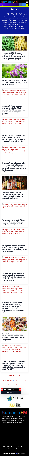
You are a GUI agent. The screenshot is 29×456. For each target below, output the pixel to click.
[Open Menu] (27, 1)
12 (11, 380)
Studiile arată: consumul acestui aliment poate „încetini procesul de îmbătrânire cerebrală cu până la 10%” (14, 365)
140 (25, 380)
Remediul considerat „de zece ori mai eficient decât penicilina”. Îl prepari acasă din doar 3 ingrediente (14, 167)
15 (19, 380)
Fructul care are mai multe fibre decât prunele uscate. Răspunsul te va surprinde (14, 337)
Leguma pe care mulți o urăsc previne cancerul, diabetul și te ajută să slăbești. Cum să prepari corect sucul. (14, 277)
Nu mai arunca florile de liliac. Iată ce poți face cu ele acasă (14, 82)
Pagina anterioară (14, 375)
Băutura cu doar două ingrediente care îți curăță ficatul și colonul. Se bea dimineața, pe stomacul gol (13, 307)
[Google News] (24, 4)
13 (14, 380)
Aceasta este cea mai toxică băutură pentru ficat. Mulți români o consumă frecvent (12, 195)
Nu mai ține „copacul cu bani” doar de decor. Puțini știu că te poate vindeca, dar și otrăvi (13, 138)
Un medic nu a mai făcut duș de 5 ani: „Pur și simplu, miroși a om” (13, 222)
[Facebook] (20, 4)
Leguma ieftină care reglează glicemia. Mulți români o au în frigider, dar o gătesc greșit (14, 56)
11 (8, 380)
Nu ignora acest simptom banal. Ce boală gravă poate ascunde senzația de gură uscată (14, 248)
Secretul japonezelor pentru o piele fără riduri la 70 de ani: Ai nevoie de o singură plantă (13, 110)
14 (16, 380)
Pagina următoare (14, 385)
